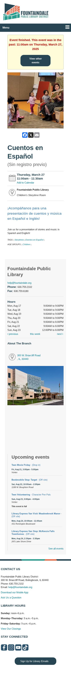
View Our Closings (11, 628)
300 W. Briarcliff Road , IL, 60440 (28, 357)
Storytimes (19, 240)
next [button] (59, 334)
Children (26, 244)
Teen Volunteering (31, 494)
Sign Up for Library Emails (34, 661)
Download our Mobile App (14, 592)
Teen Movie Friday (26, 465)
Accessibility (42, 671)
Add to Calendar (25, 182)
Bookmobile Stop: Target (29, 480)
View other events (35, 60)
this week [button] (35, 334)
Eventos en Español (34, 240)
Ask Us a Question (11, 597)
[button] (67, 27)
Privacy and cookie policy (22, 671)
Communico (55, 671)
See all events (56, 548)
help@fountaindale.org (19, 282)
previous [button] (13, 334)
